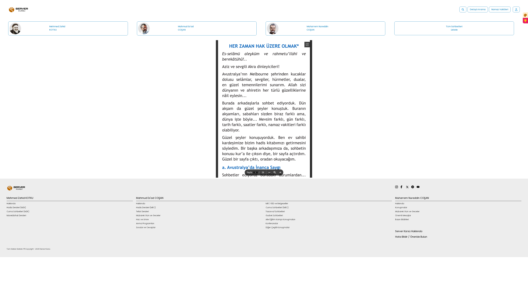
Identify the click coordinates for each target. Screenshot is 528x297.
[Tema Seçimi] (525, 15)
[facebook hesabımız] (402, 186)
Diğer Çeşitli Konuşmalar (278, 227)
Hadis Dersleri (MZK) (16, 207)
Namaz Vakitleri (499, 9)
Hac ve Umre (142, 219)
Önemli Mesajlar (403, 215)
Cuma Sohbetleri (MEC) (277, 207)
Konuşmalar (401, 207)
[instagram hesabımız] (396, 186)
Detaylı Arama (478, 9)
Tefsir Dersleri (142, 211)
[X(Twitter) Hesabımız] (407, 186)
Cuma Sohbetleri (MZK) (18, 211)
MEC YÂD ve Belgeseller (277, 203)
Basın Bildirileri (402, 219)
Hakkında (11, 203)
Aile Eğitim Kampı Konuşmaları (280, 219)
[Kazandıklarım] (525, 20)
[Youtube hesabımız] (418, 186)
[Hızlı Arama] (462, 9)
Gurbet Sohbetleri (274, 215)
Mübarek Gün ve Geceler (148, 215)
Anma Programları (145, 223)
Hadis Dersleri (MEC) (146, 207)
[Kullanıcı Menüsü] (516, 9)
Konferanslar (272, 223)
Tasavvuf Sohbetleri (275, 211)
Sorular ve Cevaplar (146, 227)
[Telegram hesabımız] (412, 186)
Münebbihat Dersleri (16, 215)
